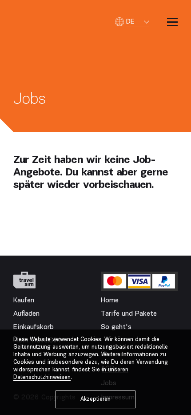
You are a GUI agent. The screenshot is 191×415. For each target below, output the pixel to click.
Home (110, 300)
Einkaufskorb (33, 327)
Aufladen (26, 313)
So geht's (116, 327)
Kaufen (23, 300)
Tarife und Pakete (129, 313)
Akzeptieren (95, 399)
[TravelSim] (24, 280)
